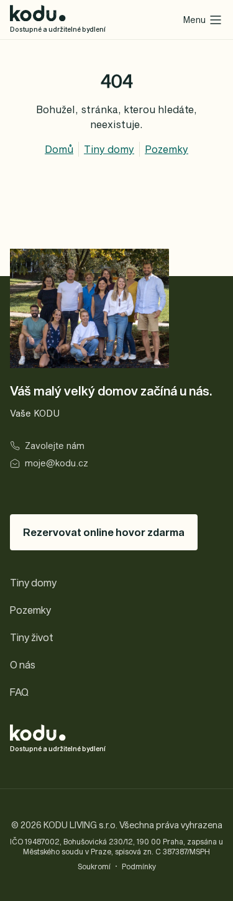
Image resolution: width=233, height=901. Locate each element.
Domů (59, 149)
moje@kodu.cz (56, 463)
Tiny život (31, 637)
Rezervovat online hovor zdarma (104, 532)
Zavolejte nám (55, 445)
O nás (22, 664)
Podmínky (139, 866)
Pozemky (166, 149)
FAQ (19, 692)
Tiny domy (109, 149)
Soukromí (94, 866)
